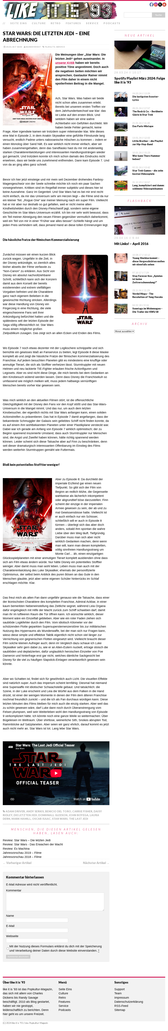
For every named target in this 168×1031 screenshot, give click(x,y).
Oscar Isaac (41, 818)
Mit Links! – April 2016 (131, 244)
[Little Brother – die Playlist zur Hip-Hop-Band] (120, 144)
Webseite (12, 936)
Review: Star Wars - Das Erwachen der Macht (33, 844)
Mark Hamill (21, 818)
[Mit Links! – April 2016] (139, 232)
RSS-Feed (121, 1005)
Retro (56, 23)
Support (119, 989)
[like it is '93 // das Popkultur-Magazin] (84, 10)
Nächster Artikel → (96, 863)
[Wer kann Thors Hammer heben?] (120, 158)
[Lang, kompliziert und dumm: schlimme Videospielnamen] (120, 188)
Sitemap (119, 1010)
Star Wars (60, 818)
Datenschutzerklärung (128, 1001)
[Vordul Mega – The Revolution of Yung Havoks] (120, 296)
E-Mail (10, 926)
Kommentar (13, 890)
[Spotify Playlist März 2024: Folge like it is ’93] (139, 67)
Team (118, 993)
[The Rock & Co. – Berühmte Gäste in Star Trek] (120, 114)
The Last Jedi (78, 818)
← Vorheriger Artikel (17, 863)
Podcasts (112, 23)
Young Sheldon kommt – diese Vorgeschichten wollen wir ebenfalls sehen (148, 261)
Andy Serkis (35, 811)
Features (73, 23)
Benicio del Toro (58, 811)
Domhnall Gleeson (52, 815)
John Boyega (78, 815)
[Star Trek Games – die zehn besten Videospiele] (120, 173)
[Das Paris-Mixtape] (120, 129)
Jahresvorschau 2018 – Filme (22, 857)
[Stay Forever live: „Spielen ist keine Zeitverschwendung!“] (120, 278)
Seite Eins (18, 23)
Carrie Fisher (82, 811)
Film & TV (50, 47)
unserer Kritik (64, 62)
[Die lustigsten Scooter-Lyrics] (120, 99)
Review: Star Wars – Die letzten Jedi (27, 840)
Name (10, 915)
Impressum (121, 997)
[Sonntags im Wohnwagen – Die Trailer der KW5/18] (120, 311)
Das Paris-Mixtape (142, 126)
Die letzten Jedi (25, 815)
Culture (39, 23)
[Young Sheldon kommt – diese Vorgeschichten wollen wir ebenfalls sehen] (120, 261)
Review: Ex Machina (16, 848)
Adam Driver (15, 811)
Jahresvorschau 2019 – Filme (22, 852)
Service (92, 23)
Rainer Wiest (33, 47)
